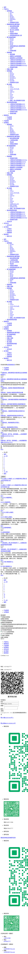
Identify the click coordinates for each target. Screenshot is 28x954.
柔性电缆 (12, 54)
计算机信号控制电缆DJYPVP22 (18, 65)
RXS (11, 20)
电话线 (12, 31)
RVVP (11, 42)
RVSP (11, 44)
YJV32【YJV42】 (15, 89)
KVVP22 (12, 76)
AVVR (11, 12)
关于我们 (6, 227)
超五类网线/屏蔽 (14, 26)
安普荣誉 (9, 232)
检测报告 (6, 122)
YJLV (11, 90)
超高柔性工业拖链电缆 (16, 58)
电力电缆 (9, 84)
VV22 (11, 94)
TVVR (11, 40)
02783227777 (7, 941)
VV (11, 93)
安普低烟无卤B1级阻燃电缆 (17, 46)
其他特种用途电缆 (12, 102)
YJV (11, 85)
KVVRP (12, 80)
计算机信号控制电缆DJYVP (17, 61)
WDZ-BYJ (12, 19)
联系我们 (6, 234)
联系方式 (9, 236)
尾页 (5, 473)
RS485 (11, 47)
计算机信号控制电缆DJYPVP (18, 63)
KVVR (12, 79)
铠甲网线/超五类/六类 (16, 35)
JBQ (11, 48)
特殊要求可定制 (14, 22)
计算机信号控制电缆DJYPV (17, 59)
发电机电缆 (13, 113)
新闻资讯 (6, 115)
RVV (11, 41)
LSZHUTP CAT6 (14, 204)
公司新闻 (9, 119)
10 (4, 470)
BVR (11, 15)
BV (11, 13)
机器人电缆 (10, 69)
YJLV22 (12, 91)
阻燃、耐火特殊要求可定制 (17, 100)
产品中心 (6, 9)
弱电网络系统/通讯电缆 (13, 24)
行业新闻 (9, 117)
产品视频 (6, 120)
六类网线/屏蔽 (14, 28)
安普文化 (9, 230)
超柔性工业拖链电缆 (15, 56)
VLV (11, 96)
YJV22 (12, 87)
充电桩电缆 (13, 50)
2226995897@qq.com (9, 948)
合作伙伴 (6, 223)
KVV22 (12, 73)
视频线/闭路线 (14, 33)
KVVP (11, 75)
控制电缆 (9, 71)
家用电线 (9, 11)
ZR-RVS (12, 18)
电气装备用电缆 (11, 37)
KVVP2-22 (13, 78)
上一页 (5, 456)
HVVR (12, 38)
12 (4, 597)
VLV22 (12, 97)
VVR (11, 98)
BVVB (12, 16)
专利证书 (9, 221)
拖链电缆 (9, 52)
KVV (11, 72)
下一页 (5, 471)
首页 (5, 7)
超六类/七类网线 (14, 29)
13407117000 (7, 938)
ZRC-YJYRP (13, 205)
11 (4, 595)
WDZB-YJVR (13, 206)
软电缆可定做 (13, 67)
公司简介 (9, 228)
